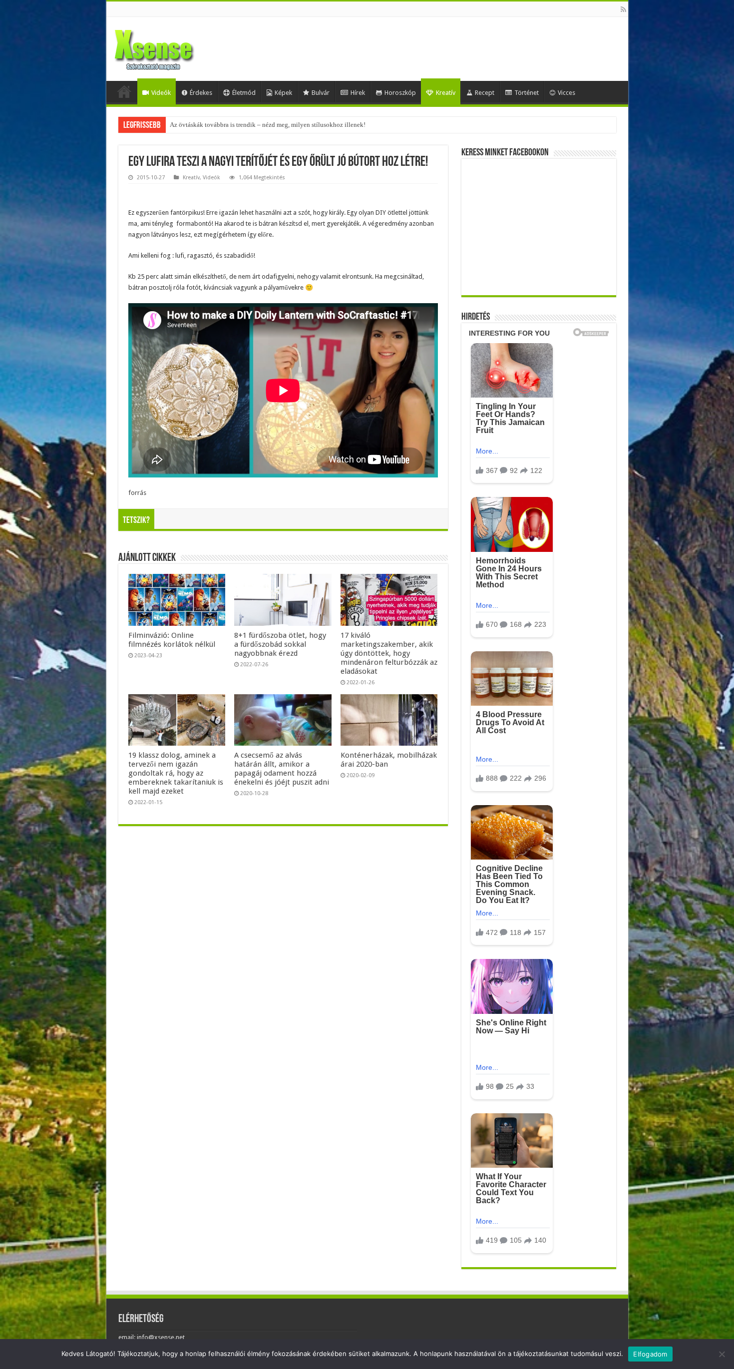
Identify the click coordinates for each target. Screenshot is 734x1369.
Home (124, 91)
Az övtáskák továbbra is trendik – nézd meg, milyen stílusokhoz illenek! (268, 124)
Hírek (358, 92)
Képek (283, 92)
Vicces (566, 92)
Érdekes (201, 92)
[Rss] (623, 9)
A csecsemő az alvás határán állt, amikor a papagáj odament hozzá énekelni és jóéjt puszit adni (281, 769)
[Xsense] (176, 47)
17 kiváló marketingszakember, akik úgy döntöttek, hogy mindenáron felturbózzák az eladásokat (389, 653)
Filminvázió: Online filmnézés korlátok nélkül (171, 640)
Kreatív (445, 92)
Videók (161, 92)
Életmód (244, 92)
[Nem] (722, 1354)
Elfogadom (650, 1354)
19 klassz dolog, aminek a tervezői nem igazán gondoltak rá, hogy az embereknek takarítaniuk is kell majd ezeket (175, 773)
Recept (484, 92)
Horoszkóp (400, 92)
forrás (137, 492)
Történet (526, 92)
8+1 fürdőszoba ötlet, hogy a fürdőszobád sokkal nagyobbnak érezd (280, 644)
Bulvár (321, 92)
